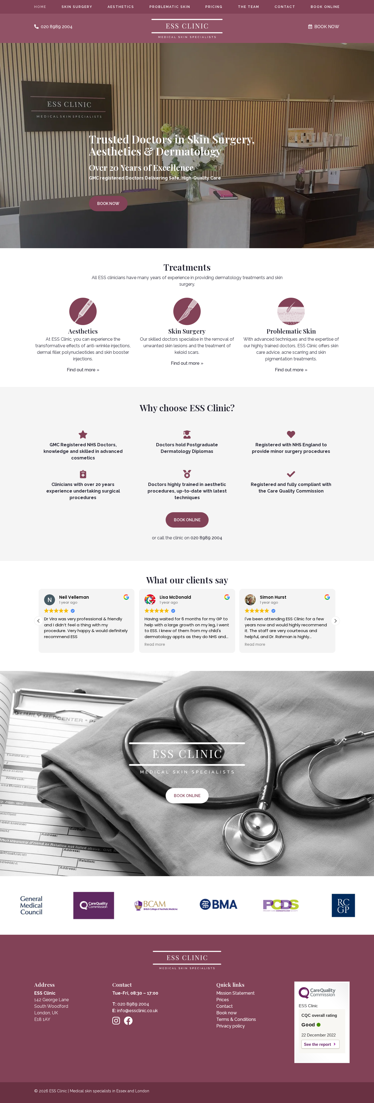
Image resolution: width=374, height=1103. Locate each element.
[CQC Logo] (317, 997)
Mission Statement (235, 993)
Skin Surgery (77, 7)
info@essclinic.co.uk (137, 1010)
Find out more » (83, 369)
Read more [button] (155, 644)
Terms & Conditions (236, 1019)
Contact (285, 7)
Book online (325, 7)
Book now (108, 203)
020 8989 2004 (206, 537)
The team (248, 7)
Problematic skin (169, 7)
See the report (317, 1044)
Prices (222, 999)
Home (40, 7)
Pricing (214, 7)
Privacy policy (230, 1026)
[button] (335, 621)
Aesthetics (121, 7)
